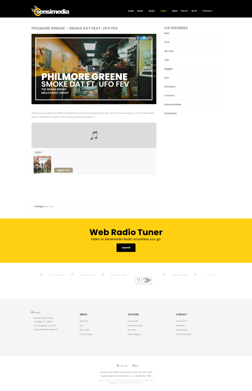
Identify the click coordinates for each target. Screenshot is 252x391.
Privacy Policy (86, 334)
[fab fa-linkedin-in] (59, 335)
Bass (166, 33)
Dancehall (132, 321)
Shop (194, 10)
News (174, 10)
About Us (84, 321)
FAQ (82, 325)
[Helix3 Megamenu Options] (219, 10)
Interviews (169, 86)
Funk (166, 42)
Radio (140, 10)
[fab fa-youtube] (55, 335)
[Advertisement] (190, 146)
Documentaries (172, 104)
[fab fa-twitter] (40, 335)
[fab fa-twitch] (45, 335)
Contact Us (181, 321)
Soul (166, 77)
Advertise (180, 325)
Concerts (169, 95)
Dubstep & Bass (135, 325)
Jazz (166, 60)
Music (152, 10)
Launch (126, 247)
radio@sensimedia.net (46, 329)
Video (164, 10)
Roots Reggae (134, 334)
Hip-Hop (49, 206)
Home (131, 10)
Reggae (168, 68)
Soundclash (170, 113)
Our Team (85, 329)
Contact (207, 10)
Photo (184, 10)
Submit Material (183, 334)
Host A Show (182, 329)
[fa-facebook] (35, 335)
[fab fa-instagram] (50, 335)
